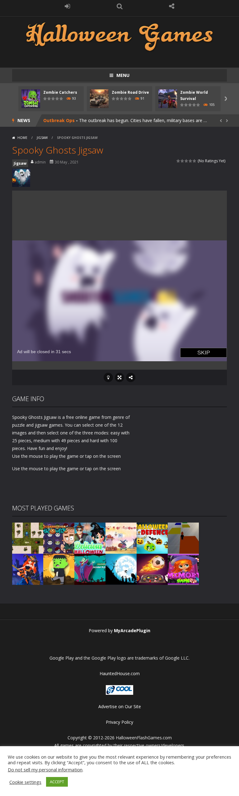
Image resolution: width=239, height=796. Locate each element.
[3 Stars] (187, 161)
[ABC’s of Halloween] (121, 538)
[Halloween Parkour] (183, 538)
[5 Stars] (195, 161)
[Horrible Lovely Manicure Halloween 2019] (27, 569)
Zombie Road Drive (130, 92)
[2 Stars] (182, 161)
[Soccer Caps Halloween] (152, 569)
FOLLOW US (171, 6)
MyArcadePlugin (132, 630)
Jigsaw (42, 137)
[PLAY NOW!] (30, 98)
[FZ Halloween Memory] (183, 569)
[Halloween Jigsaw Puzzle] (89, 569)
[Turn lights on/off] (108, 377)
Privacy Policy (119, 722)
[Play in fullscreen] (119, 377)
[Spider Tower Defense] (27, 538)
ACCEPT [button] (57, 781)
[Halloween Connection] (58, 538)
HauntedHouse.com (120, 673)
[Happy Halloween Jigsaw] (121, 569)
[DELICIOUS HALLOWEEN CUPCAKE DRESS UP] (89, 538)
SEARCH (119, 6)
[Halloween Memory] (58, 569)
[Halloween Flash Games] (119, 36)
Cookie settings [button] (25, 782)
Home (22, 137)
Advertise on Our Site (119, 706)
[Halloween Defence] (152, 538)
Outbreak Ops (59, 120)
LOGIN (67, 6)
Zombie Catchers (60, 92)
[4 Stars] (191, 161)
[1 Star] (178, 161)
